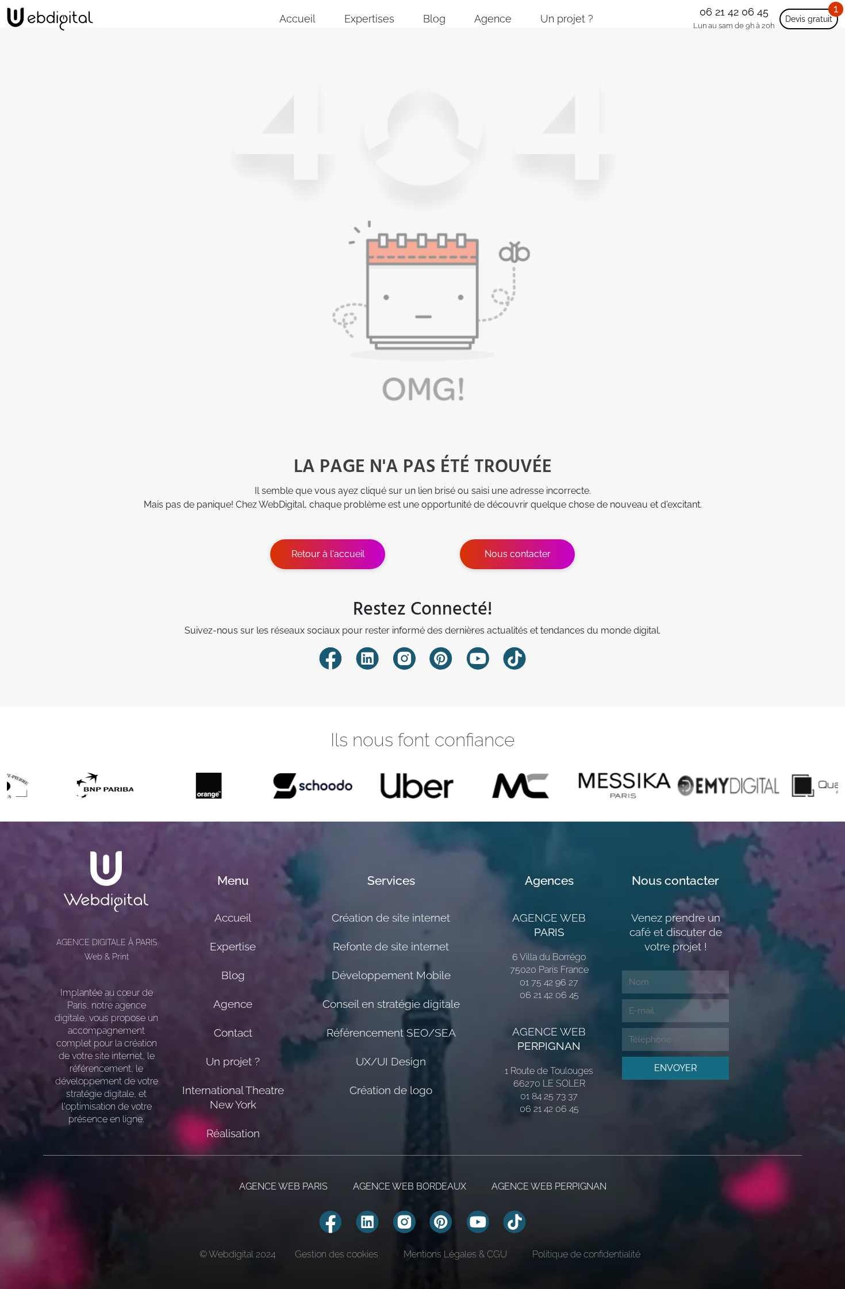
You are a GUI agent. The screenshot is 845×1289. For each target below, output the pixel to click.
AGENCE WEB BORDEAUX (409, 1186)
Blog (434, 19)
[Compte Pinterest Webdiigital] (440, 657)
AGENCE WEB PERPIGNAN (548, 1186)
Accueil (297, 19)
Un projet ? (566, 19)
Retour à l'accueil (327, 553)
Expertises (369, 19)
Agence (493, 19)
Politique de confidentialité (586, 1254)
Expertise (233, 946)
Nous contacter (518, 553)
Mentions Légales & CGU (455, 1254)
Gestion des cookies (336, 1254)
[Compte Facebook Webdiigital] (330, 657)
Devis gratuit (808, 19)
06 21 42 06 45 (734, 12)
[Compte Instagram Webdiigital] (404, 657)
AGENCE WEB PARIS (283, 1186)
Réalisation (233, 1133)
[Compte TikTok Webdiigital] (514, 657)
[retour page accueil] (50, 19)
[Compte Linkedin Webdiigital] (367, 657)
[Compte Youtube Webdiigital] (477, 657)
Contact (233, 1032)
